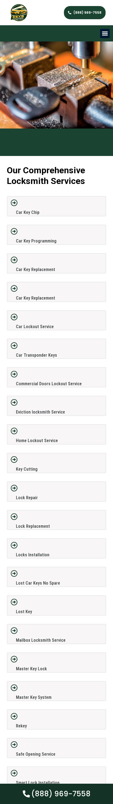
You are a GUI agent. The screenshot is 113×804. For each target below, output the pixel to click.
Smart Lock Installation (38, 782)
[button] (105, 33)
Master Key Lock (31, 668)
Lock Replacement (33, 526)
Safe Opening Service (35, 754)
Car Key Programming (36, 241)
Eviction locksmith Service (40, 412)
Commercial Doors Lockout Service (49, 383)
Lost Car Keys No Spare (38, 583)
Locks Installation (32, 554)
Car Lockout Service (35, 326)
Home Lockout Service (37, 440)
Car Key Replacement (35, 269)
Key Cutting (27, 469)
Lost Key (24, 611)
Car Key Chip (27, 212)
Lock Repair (27, 497)
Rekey (21, 725)
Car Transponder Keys (36, 355)
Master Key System (34, 697)
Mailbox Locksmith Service (41, 640)
